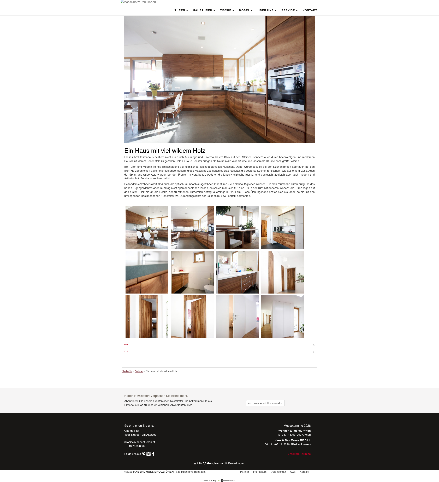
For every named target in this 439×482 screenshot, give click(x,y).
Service (288, 10)
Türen (180, 10)
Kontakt (310, 10)
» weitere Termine (299, 454)
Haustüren (203, 10)
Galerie (139, 371)
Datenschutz (278, 472)
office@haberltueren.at (141, 442)
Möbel (245, 10)
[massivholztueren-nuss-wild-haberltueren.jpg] (282, 272)
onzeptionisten (226, 480)
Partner (244, 472)
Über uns (266, 10)
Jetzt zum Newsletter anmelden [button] (265, 403)
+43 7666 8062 (135, 446)
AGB (293, 472)
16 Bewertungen (234, 463)
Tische (226, 10)
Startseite (127, 371)
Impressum (259, 472)
